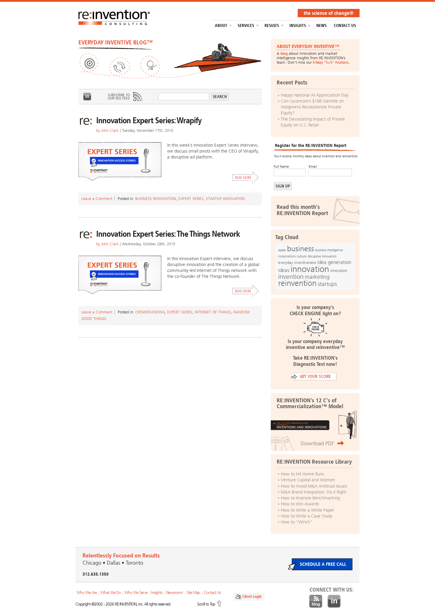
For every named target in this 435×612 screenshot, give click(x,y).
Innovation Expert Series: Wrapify (149, 120)
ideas (283, 270)
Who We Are (87, 592)
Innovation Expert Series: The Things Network (168, 234)
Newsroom (174, 592)
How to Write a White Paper (307, 510)
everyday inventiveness (297, 262)
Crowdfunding (150, 312)
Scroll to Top (206, 604)
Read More (245, 177)
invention (291, 277)
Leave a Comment (96, 198)
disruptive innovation (322, 256)
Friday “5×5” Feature (330, 62)
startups (327, 284)
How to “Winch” (296, 522)
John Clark (110, 130)
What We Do (111, 592)
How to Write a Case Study (306, 516)
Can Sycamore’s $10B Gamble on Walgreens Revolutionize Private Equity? (312, 107)
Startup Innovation (225, 198)
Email (313, 166)
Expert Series (191, 198)
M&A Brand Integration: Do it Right (313, 492)
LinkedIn (87, 96)
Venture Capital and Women (308, 480)
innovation (310, 269)
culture (302, 256)
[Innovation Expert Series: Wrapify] (119, 161)
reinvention (297, 283)
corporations (287, 256)
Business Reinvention (155, 198)
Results (272, 25)
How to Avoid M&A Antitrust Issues (314, 486)
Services (246, 25)
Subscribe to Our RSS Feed (124, 96)
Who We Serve (136, 592)
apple (282, 250)
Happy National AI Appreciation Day (315, 95)
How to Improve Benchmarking (310, 498)
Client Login (252, 596)
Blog (315, 601)
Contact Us (345, 25)
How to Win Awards (300, 504)
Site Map (193, 592)
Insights (297, 25)
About (221, 25)
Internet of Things (213, 312)
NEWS (321, 25)
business (300, 248)
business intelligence (329, 250)
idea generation (334, 262)
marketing (317, 276)
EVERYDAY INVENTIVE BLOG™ (115, 42)
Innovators (338, 270)
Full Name (281, 166)
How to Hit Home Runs (302, 474)
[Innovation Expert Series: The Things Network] (119, 275)
